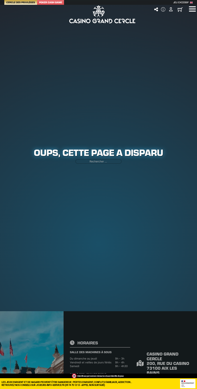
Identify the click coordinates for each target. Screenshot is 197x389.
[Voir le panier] (180, 9)
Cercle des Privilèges (20, 2)
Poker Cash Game (50, 2)
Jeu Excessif (181, 2)
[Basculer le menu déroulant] (156, 9)
